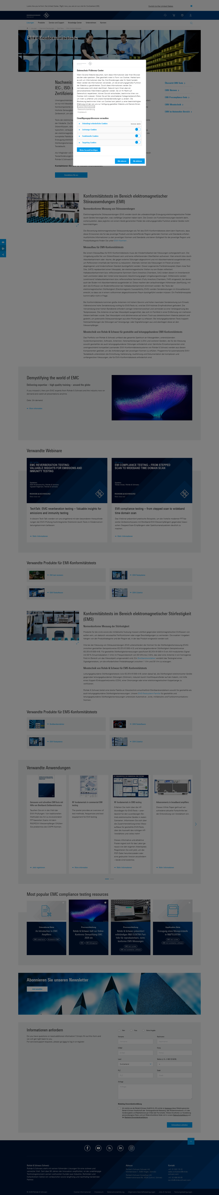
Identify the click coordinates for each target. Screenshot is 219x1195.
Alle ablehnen (137, 161)
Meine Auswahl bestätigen (89, 150)
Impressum (82, 112)
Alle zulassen (122, 161)
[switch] (138, 129)
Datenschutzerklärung (86, 109)
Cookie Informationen (86, 107)
